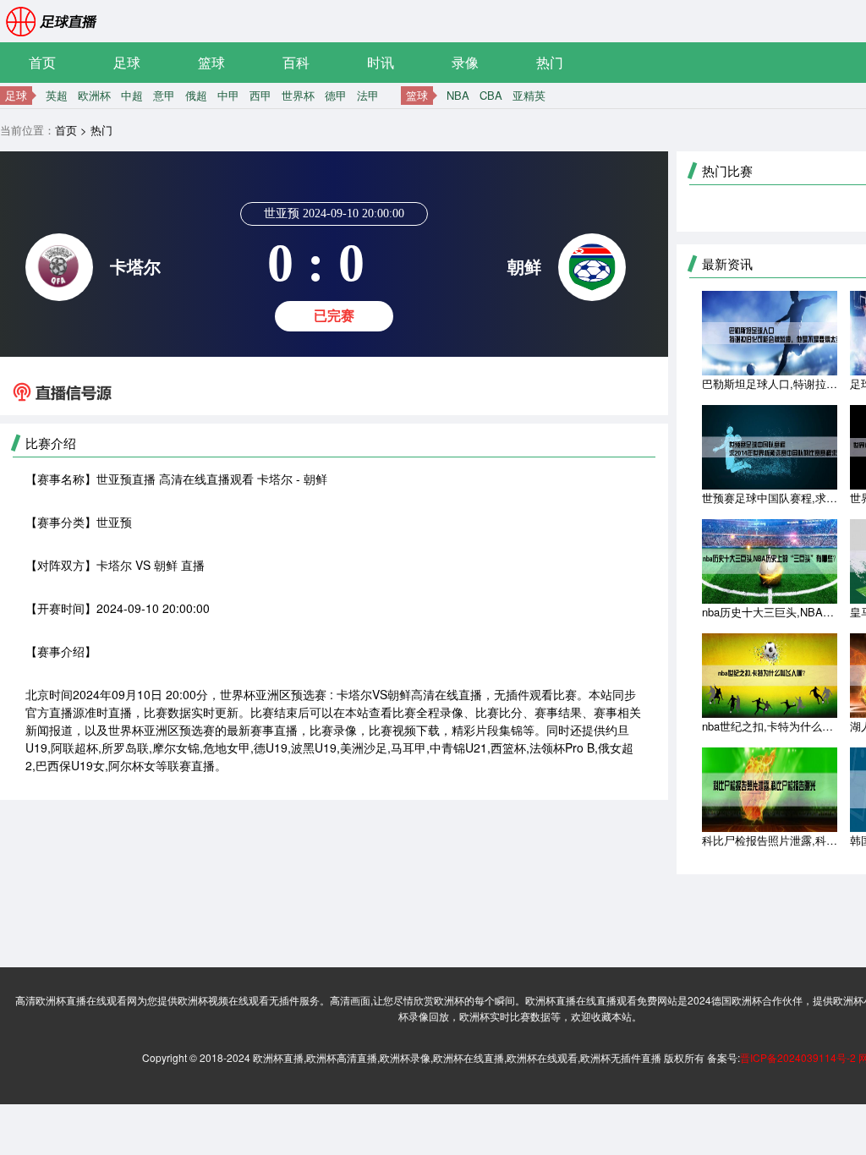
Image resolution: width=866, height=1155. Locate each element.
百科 (296, 62)
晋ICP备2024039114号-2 (798, 1057)
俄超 (196, 95)
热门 (549, 62)
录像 (465, 62)
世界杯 (298, 95)
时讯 (380, 62)
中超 (132, 95)
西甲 (260, 95)
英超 (57, 95)
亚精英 (528, 95)
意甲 (164, 95)
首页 (42, 62)
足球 (126, 62)
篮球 (211, 62)
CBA (491, 95)
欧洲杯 (94, 95)
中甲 (228, 95)
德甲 (336, 95)
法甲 (368, 95)
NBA (458, 95)
